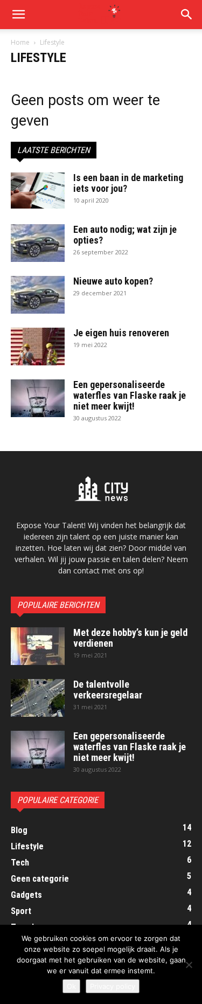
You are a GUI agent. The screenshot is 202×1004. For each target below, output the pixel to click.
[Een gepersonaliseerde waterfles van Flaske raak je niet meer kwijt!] (38, 398)
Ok (71, 986)
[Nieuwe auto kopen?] (38, 295)
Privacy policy (112, 986)
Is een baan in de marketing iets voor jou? (128, 183)
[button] (18, 14)
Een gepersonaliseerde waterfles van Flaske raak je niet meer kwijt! (129, 395)
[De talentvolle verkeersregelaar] (38, 698)
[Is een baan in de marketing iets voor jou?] (38, 190)
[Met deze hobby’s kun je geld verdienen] (38, 646)
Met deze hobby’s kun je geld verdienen (130, 638)
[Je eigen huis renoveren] (38, 346)
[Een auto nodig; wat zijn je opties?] (38, 243)
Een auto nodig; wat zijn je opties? (125, 235)
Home (20, 42)
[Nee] (188, 964)
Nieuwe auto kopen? (113, 281)
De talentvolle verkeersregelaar (107, 689)
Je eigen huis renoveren (121, 332)
